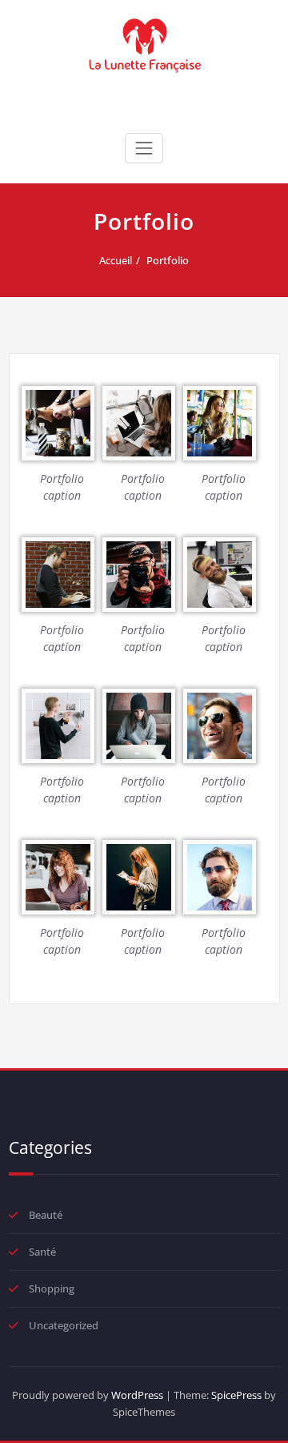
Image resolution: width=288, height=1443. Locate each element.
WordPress (137, 1395)
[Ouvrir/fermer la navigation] (144, 148)
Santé (42, 1251)
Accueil (115, 260)
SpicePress (236, 1395)
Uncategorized (63, 1325)
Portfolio (167, 260)
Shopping (51, 1288)
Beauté (45, 1215)
